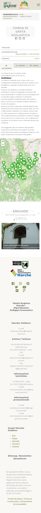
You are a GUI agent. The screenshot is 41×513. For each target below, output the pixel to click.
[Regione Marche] (20, 265)
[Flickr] (17, 291)
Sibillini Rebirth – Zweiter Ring (27, 54)
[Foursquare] (24, 291)
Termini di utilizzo (15, 499)
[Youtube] (24, 288)
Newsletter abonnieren (22, 457)
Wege (14, 439)
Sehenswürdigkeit (10, 16)
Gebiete (15, 447)
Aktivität (15, 441)
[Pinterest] (28, 284)
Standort (16, 444)
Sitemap (12, 456)
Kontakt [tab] (22, 65)
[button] (23, 178)
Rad (13, 436)
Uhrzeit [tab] (35, 65)
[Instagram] (20, 284)
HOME (21, 14)
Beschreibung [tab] (7, 68)
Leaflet (28, 200)
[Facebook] (13, 284)
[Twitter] (16, 288)
